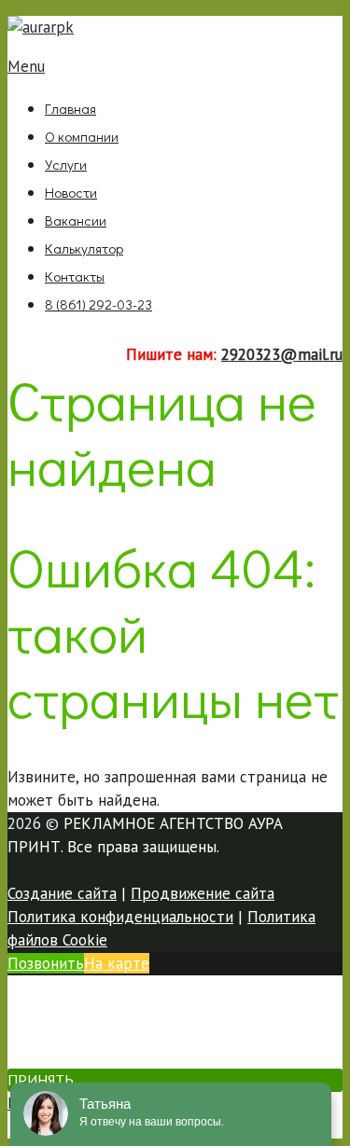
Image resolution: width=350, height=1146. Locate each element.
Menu (26, 66)
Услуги (66, 164)
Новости (71, 192)
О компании (82, 136)
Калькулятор (84, 248)
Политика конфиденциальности (120, 916)
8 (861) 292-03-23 (98, 304)
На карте (116, 963)
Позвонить (45, 963)
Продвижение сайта (202, 893)
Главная (70, 108)
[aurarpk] (40, 27)
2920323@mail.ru (282, 354)
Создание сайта (62, 893)
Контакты (75, 276)
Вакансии (75, 220)
